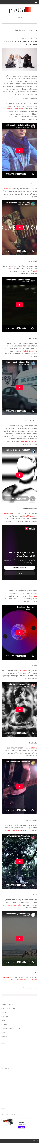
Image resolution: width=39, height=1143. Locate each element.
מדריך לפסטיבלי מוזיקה (10, 1028)
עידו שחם (20, 988)
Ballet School (28, 351)
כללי (25, 988)
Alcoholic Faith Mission (15, 108)
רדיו (3, 1020)
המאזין (16, 10)
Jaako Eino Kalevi (14, 905)
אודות (3, 1032)
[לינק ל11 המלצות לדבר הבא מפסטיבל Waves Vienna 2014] (19, 70)
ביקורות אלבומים (8, 1008)
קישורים (4, 1024)
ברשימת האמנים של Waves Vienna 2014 (19, 978)
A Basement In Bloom (23, 440)
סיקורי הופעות (7, 1004)
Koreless (33, 596)
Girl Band (23, 670)
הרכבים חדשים (7, 1016)
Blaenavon (8, 188)
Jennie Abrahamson (13, 830)
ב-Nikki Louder (30, 748)
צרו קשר (4, 1036)
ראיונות (4, 1012)
